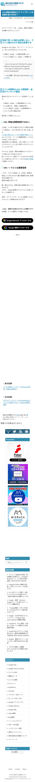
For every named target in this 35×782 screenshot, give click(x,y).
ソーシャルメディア (14, 721)
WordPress (12, 687)
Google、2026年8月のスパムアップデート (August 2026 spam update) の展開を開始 (17, 618)
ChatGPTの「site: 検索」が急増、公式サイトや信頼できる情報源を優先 (17, 625)
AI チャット (12, 683)
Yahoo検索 (12, 713)
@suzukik (24, 776)
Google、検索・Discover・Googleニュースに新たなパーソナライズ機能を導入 (17, 602)
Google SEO (22, 415)
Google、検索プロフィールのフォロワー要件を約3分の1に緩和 (17, 641)
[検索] (26, 562)
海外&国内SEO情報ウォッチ (17, 736)
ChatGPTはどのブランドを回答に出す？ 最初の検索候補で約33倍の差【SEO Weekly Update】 (18, 633)
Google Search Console (16, 668)
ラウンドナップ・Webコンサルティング (21, 778)
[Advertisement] (17, 307)
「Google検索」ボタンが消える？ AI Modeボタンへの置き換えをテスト (17, 610)
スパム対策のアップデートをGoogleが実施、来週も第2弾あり (16, 388)
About (24, 769)
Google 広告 (12, 709)
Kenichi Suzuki (17, 776)
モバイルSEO (12, 672)
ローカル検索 (12, 680)
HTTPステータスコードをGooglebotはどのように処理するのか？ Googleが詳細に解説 (16, 402)
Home (10, 769)
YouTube (11, 691)
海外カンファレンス (14, 732)
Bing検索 (11, 717)
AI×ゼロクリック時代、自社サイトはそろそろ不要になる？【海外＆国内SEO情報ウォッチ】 (18, 594)
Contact (17, 769)
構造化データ (12, 676)
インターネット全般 (15, 728)
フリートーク (12, 739)
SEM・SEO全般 (13, 724)
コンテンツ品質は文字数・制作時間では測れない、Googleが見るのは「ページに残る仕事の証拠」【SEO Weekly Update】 (17, 578)
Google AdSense (13, 706)
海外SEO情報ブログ (9, 415)
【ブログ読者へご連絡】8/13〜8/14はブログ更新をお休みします (17, 649)
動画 (31, 159)
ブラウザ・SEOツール (15, 695)
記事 (27, 159)
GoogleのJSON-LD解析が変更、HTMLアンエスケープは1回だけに (17, 586)
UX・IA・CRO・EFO (15, 698)
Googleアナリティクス (15, 702)
